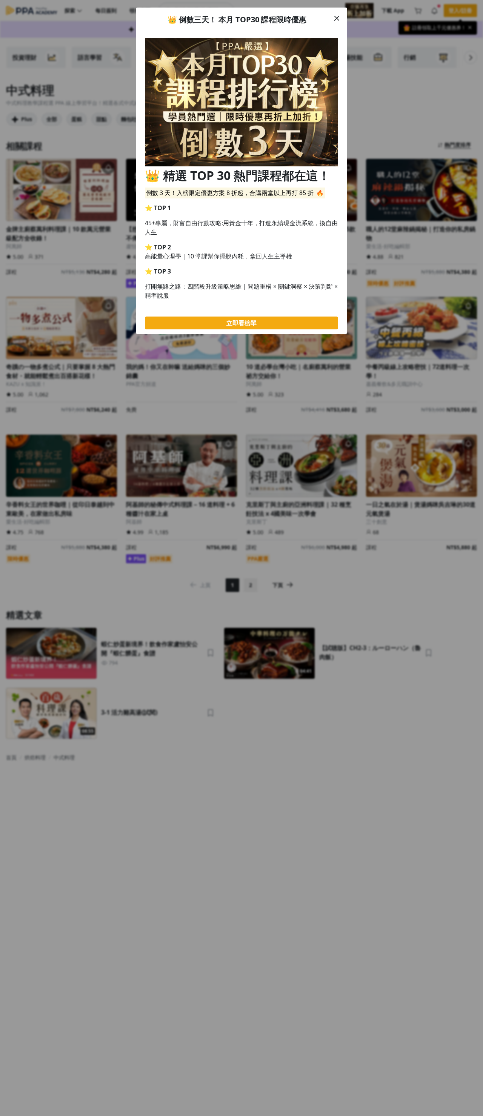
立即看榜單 (241, 323)
